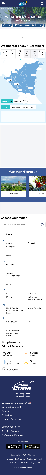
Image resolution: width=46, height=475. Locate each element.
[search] (42, 4)
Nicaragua (10, 8)
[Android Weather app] (32, 446)
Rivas (30, 322)
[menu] (4, 4)
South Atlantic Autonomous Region (12, 333)
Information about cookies (15, 459)
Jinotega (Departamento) (13, 274)
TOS (24, 455)
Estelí (8, 256)
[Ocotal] (12, 72)
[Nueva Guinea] (28, 88)
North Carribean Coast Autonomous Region (14, 310)
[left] (3, 53)
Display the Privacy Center (30, 463)
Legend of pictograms (12, 419)
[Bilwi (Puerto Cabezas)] (37, 69)
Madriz (9, 293)
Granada (10, 264)
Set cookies (13, 463)
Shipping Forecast (10, 431)
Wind (16, 101)
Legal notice (15, 455)
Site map (31, 455)
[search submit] (42, 225)
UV (24, 101)
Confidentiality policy (35, 459)
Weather (3, 8)
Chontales (10, 247)
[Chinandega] (7, 80)
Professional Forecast (12, 435)
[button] (14, 84)
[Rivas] (17, 90)
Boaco (9, 234)
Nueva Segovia (34, 308)
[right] (42, 53)
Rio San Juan (11, 322)
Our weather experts (11, 406)
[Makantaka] (31, 75)
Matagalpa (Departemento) (35, 298)
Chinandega (33, 243)
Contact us (6, 415)
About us (6, 411)
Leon (8, 285)
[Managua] (14, 84)
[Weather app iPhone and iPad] (14, 446)
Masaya (9, 297)
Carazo (9, 243)
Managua (32, 293)
